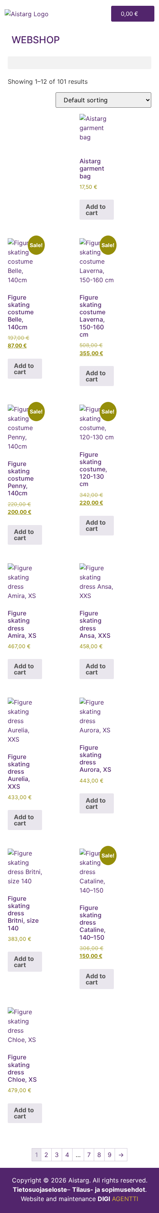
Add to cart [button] (96, 210)
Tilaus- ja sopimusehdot (108, 1189)
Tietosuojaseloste (40, 1189)
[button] (101, 13)
